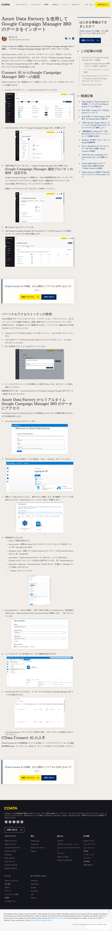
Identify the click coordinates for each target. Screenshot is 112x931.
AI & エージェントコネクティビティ (68, 849)
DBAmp (33, 851)
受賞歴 (85, 851)
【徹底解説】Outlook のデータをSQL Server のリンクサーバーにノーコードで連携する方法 (96, 133)
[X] (10, 821)
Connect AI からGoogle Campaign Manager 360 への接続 (95, 58)
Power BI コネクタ (11, 865)
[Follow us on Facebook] (66, 38)
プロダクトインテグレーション (68, 844)
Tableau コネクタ (11, 868)
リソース (8, 891)
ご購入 (86, 4)
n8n (32, 894)
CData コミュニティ (12, 881)
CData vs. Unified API (64, 860)
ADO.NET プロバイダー (13, 848)
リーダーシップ (88, 855)
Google (33, 887)
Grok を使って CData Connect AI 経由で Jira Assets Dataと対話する (96, 117)
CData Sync (35, 841)
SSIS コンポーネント (38, 848)
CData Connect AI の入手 (92, 84)
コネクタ (60, 841)
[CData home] (7, 4)
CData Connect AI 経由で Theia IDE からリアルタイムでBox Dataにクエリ (96, 174)
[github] (17, 821)
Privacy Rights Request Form (41, 920)
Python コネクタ (10, 851)
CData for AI (75, 4)
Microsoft (34, 891)
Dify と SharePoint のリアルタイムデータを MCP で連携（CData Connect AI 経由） (95, 148)
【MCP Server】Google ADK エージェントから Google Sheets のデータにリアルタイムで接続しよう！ (96, 125)
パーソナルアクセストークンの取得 (96, 71)
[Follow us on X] (70, 38)
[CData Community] (21, 821)
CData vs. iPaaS (62, 857)
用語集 (7, 898)
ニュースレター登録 (11, 894)
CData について (88, 841)
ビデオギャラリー (11, 901)
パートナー (61, 853)
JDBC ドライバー (11, 844)
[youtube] (14, 821)
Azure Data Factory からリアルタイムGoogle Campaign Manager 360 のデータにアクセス (95, 78)
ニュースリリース (89, 844)
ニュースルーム (88, 848)
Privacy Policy (59, 918)
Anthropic (34, 881)
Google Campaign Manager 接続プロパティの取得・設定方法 (97, 64)
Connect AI (35, 844)
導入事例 (8, 884)
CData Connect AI (14, 286)
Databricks (35, 884)
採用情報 (86, 861)
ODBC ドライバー (11, 841)
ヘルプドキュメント (18, 189)
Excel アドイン (10, 861)
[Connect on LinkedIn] (73, 38)
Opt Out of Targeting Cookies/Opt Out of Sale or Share (90, 924)
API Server (8, 855)
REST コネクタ (10, 858)
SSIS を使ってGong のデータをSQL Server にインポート (95, 111)
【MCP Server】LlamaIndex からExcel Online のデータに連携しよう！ (95, 157)
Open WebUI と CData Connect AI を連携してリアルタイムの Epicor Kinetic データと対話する (95, 104)
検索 (91, 4)
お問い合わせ (101, 5)
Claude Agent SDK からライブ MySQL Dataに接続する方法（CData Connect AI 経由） (93, 165)
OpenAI (33, 898)
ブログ (7, 887)
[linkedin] (6, 821)
